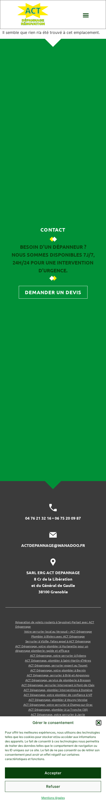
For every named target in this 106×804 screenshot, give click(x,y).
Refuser (53, 786)
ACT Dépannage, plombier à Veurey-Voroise (58, 700)
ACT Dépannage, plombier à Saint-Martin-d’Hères (58, 660)
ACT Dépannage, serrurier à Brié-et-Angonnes (58, 675)
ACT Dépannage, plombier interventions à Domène (58, 690)
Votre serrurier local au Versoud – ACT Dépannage (58, 631)
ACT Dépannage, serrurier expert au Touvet (58, 665)
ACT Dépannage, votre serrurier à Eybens (58, 655)
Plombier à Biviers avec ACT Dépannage (58, 636)
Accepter (53, 773)
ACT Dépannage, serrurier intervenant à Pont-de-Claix (57, 685)
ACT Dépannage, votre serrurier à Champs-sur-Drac (58, 705)
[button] (98, 722)
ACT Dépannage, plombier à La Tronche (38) (58, 709)
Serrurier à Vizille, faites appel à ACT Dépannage (58, 641)
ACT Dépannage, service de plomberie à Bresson (58, 680)
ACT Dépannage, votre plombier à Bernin (58, 670)
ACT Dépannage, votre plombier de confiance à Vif (58, 695)
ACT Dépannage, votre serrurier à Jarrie (58, 714)
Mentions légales (53, 798)
